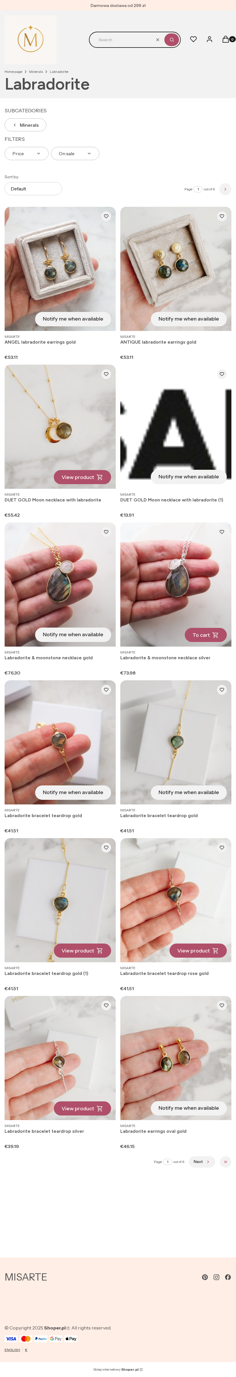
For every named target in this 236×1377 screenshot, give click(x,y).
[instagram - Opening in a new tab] (216, 1277)
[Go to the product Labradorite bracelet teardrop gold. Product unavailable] (60, 742)
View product (78, 477)
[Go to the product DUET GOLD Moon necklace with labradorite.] (60, 427)
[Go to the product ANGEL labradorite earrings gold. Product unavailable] (60, 269)
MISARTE (26, 1277)
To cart (201, 635)
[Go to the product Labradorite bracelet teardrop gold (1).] (60, 900)
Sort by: (12, 176)
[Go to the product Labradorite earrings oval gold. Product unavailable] (175, 1058)
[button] (171, 39)
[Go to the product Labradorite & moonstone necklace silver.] (175, 584)
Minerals (36, 71)
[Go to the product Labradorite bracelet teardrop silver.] (60, 1058)
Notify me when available (73, 319)
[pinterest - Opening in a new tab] (204, 1277)
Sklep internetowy (116, 1369)
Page (188, 189)
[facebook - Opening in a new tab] (227, 1277)
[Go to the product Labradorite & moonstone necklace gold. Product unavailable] (60, 584)
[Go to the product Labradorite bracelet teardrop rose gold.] (175, 900)
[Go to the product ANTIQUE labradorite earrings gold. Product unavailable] (175, 269)
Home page (13, 71)
